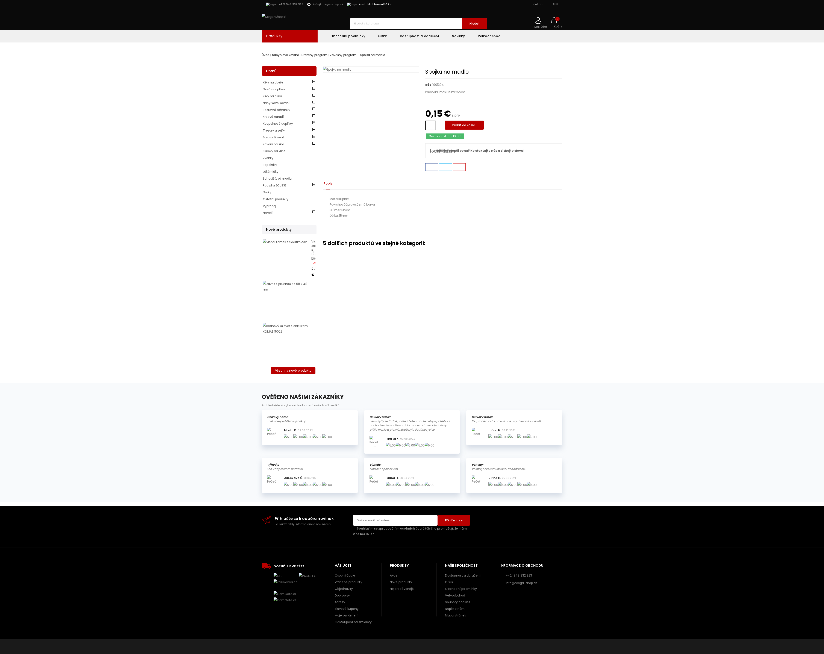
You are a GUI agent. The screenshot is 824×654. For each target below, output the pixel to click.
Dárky (267, 192)
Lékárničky (270, 172)
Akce (393, 575)
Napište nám (455, 609)
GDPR (382, 36)
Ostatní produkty (275, 199)
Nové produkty (401, 582)
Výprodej (269, 206)
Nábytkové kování (276, 103)
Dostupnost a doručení (419, 36)
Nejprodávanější (402, 589)
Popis (328, 183)
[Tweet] (445, 167)
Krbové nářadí (273, 117)
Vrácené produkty (348, 582)
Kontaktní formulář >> (375, 4)
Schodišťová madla (277, 178)
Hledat (475, 23)
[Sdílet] (432, 167)
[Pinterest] (459, 167)
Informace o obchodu (522, 565)
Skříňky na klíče (274, 151)
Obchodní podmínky (347, 36)
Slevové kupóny (347, 609)
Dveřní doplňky (274, 89)
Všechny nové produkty (293, 370)
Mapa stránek (455, 615)
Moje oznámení (347, 615)
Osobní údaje (345, 575)
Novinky (458, 36)
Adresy (340, 602)
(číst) (429, 528)
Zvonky (268, 158)
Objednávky (344, 589)
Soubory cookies (457, 602)
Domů (271, 70)
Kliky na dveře (273, 82)
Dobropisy (342, 595)
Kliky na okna (272, 96)
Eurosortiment (273, 137)
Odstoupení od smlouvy (353, 622)
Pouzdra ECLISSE (274, 185)
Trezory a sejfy (274, 130)
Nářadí (268, 213)
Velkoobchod (489, 36)
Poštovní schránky (276, 110)
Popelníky (270, 165)
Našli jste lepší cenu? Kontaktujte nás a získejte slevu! (477, 150)
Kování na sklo (273, 144)
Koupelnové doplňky (278, 123)
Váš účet (343, 565)
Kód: (428, 85)
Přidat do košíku (464, 125)
